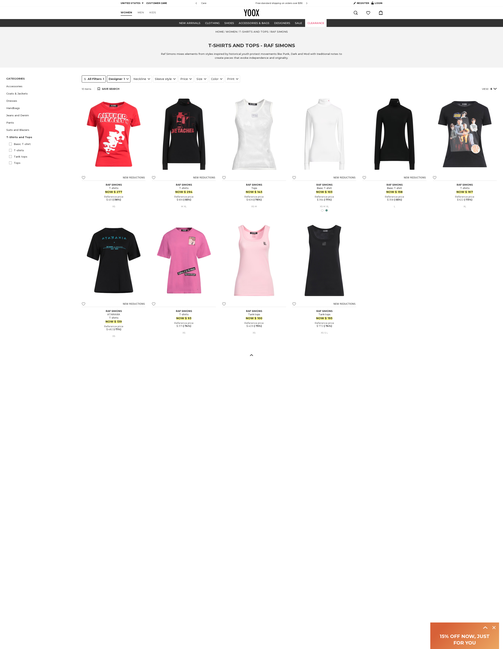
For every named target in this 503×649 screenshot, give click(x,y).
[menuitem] (126, 12)
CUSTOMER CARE (156, 3)
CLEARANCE (315, 23)
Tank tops (20, 156)
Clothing (212, 23)
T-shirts (19, 150)
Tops (17, 162)
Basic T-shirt (22, 144)
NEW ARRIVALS (189, 23)
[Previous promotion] (196, 3)
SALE (298, 23)
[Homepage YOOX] (251, 12)
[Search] (356, 13)
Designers (282, 23)
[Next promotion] (307, 3)
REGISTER (363, 3)
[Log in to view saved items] (368, 13)
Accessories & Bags (254, 23)
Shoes (229, 23)
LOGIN (376, 4)
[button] (41, 86)
